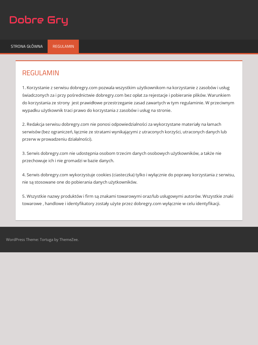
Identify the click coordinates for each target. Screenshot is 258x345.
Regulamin (63, 46)
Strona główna (27, 46)
